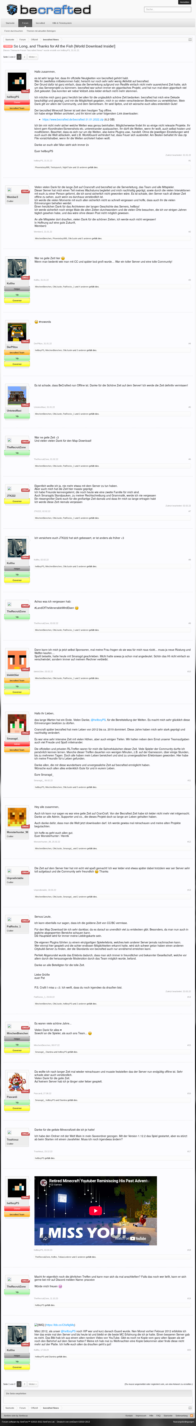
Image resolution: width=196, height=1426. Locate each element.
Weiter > (33, 57)
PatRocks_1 (68, 287)
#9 (190, 623)
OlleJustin (72, 238)
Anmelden (184, 2)
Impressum (141, 1415)
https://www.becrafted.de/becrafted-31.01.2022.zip (73, 119)
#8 (190, 560)
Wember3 (12, 197)
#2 (190, 232)
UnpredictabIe (15, 878)
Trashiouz (13, 1139)
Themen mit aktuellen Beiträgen (41, 31)
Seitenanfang (182, 1415)
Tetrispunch (56, 167)
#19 (189, 1298)
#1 (190, 160)
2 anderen (83, 630)
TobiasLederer (64, 1257)
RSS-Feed (191, 1415)
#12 (189, 842)
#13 (189, 890)
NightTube (67, 167)
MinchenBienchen (43, 238)
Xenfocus (23, 1415)
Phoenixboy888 (42, 167)
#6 (190, 459)
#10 (189, 671)
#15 (189, 1045)
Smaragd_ (13, 738)
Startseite (10, 23)
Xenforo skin (10, 1415)
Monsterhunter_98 (17, 832)
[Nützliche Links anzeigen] (190, 39)
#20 (189, 1350)
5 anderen (86, 238)
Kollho (11, 283)
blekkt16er (13, 675)
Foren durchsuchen (13, 31)
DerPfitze (12, 347)
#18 (189, 1250)
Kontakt (129, 1415)
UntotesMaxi (14, 410)
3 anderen (81, 350)
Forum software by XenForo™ (28, 1422)
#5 (190, 407)
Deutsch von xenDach (73, 1422)
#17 (189, 1151)
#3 (190, 280)
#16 (189, 1093)
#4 (190, 343)
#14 (189, 997)
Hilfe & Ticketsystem (62, 23)
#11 (189, 780)
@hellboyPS (98, 720)
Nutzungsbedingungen (183, 1422)
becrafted (40, 23)
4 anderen (83, 287)
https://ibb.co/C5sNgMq (60, 1325)
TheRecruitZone (16, 447)
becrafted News (35, 50)
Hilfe (151, 1415)
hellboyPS (65, 50)
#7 (190, 511)
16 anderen (82, 167)
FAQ (158, 1415)
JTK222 (11, 495)
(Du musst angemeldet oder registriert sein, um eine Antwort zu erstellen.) (159, 1384)
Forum (25, 23)
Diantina (49, 1052)
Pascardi (12, 1097)
